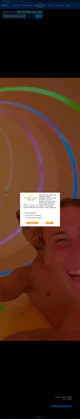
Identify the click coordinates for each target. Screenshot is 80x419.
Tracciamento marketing (33, 216)
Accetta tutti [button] (32, 223)
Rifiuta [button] (49, 223)
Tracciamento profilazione (33, 218)
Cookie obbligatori (31, 213)
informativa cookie (32, 204)
